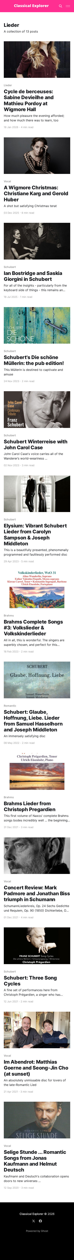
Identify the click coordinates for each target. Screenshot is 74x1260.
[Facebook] (40, 1221)
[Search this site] (60, 6)
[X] (33, 1221)
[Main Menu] (68, 6)
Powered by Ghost (37, 1230)
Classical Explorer (31, 1214)
